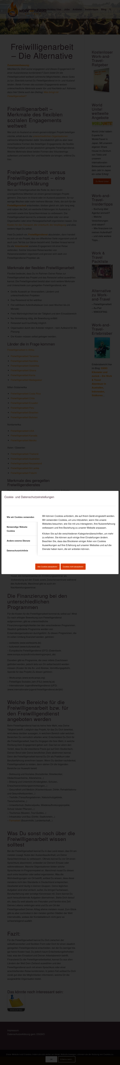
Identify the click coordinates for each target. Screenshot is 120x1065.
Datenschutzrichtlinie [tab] (17, 550)
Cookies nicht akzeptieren (73, 566)
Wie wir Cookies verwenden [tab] (20, 517)
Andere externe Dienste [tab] (18, 540)
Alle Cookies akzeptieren (47, 566)
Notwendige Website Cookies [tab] (17, 528)
